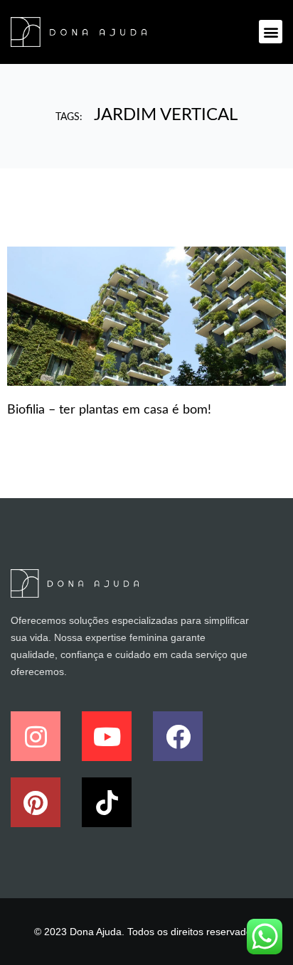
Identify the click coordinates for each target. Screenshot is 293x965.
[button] (270, 31)
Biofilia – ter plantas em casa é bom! (109, 410)
